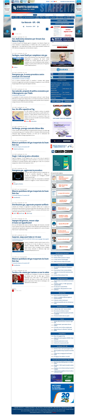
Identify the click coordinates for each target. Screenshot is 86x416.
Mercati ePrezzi (41, 17)
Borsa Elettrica (66, 83)
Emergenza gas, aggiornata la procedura (27, 170)
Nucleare (65, 17)
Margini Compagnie (55, 85)
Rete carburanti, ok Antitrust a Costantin (61, 311)
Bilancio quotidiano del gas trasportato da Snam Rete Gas (30, 143)
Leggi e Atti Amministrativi (62, 278)
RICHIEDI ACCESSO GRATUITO (67, 1)
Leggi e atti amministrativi (29, 17)
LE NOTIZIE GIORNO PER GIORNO (62, 24)
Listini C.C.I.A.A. (54, 86)
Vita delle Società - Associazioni (62, 253)
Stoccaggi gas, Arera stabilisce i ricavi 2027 (62, 356)
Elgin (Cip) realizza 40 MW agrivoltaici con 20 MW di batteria (63, 363)
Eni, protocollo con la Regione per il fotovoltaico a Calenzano (63, 268)
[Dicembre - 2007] (38, 26)
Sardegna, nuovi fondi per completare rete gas (29, 55)
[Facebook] (53, 1)
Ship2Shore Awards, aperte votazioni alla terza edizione (62, 325)
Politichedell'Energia (21, 17)
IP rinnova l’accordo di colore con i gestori (61, 315)
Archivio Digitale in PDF (68, 32)
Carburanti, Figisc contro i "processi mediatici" (62, 309)
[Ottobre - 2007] (23, 26)
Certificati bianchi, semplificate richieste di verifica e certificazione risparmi (63, 371)
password (24, 15)
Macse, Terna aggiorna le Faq (59, 336)
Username (14, 15)
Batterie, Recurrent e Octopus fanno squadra (62, 261)
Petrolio (52, 17)
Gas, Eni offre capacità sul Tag (23, 109)
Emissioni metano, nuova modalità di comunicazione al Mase (63, 281)
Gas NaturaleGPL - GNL (61, 17)
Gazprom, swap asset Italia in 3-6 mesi (26, 237)
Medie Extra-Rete (55, 92)
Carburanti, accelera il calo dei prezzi (61, 300)
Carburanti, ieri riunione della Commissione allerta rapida (63, 273)
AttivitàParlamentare (37, 17)
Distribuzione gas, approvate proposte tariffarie (30, 204)
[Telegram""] (48, 1)
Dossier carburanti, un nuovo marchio (61, 295)
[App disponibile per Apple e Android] (62, 151)
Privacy (54, 412)
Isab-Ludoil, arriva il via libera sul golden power (63, 327)
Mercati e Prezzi (62, 293)
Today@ (64, 98)
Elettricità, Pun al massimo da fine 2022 (61, 343)
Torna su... (14, 289)
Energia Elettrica (62, 333)
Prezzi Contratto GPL (67, 94)
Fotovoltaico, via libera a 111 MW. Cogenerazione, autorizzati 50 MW (63, 284)
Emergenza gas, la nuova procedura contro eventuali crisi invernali (28, 75)
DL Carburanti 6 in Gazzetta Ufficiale (60, 286)
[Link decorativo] (57, 31)
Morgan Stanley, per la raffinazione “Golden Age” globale (63, 330)
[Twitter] (51, 1)
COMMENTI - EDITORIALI (62, 20)
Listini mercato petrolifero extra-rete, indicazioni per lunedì (63, 303)
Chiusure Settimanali (56, 96)
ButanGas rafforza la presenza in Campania (62, 257)
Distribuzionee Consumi (47, 17)
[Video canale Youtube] (54, 1)
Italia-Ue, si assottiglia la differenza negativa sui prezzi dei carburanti (63, 298)
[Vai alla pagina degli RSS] (56, 1)
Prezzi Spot (53, 98)
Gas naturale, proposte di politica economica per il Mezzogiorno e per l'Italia (30, 92)
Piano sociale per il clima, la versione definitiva (62, 270)
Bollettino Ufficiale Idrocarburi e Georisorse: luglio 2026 (63, 322)
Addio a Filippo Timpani (58, 255)
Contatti (72, 15)
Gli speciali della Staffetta (57, 173)
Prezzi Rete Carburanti (56, 83)
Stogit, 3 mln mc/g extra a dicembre (25, 156)
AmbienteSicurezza (72, 17)
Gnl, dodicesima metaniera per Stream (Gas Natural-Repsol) (28, 39)
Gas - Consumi (66, 92)
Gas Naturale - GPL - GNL (62, 346)
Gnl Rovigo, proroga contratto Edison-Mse (28, 128)
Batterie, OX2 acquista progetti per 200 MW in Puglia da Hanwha (63, 339)
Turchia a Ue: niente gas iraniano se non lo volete (30, 272)
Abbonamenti (67, 15)
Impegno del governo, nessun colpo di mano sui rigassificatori (25, 221)
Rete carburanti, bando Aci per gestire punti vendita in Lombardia (63, 313)
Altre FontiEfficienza (68, 17)
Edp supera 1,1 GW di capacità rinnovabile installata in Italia (63, 366)
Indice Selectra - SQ (67, 88)
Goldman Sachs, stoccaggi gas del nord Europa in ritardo (63, 354)
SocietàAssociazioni (16, 17)
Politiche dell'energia (62, 265)
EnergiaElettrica (57, 17)
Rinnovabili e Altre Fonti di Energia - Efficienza (62, 360)
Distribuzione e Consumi (62, 306)
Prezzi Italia (53, 88)
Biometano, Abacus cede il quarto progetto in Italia (63, 348)
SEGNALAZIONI (68, 101)
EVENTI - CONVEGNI (56, 101)
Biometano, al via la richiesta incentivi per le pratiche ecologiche (64, 369)
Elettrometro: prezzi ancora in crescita (61, 341)
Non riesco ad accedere (41, 15)
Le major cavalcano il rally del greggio (61, 259)
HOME (13, 17)
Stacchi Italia (54, 90)
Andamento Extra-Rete (56, 94)
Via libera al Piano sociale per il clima (61, 275)
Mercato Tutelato (67, 85)
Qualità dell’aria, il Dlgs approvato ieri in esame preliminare (63, 289)
